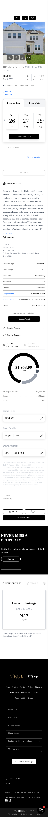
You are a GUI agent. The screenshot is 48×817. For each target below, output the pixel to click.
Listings (15, 687)
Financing (38, 687)
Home (8, 687)
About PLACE (20, 698)
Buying (22, 687)
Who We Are (25, 693)
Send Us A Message (24, 762)
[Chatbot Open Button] (41, 810)
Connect (30, 698)
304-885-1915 (15, 779)
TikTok (7, 783)
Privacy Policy (13, 814)
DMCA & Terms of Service (30, 814)
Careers (35, 693)
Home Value (14, 693)
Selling (30, 687)
